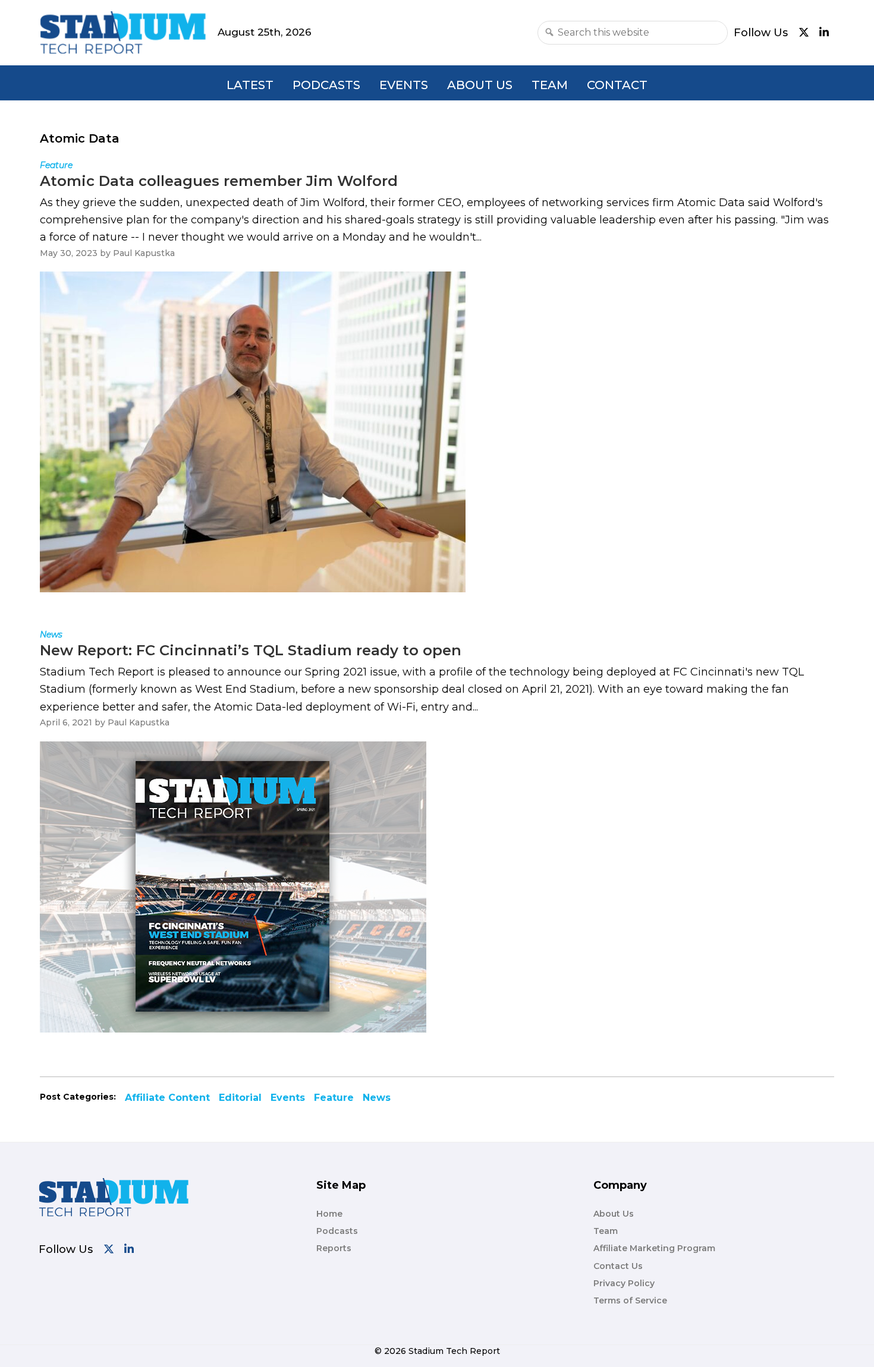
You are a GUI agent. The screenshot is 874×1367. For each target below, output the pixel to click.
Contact (617, 85)
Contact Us (618, 1266)
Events (403, 85)
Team (550, 85)
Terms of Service (630, 1300)
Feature (334, 1097)
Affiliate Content (167, 1097)
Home (329, 1213)
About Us (480, 85)
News (377, 1097)
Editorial (240, 1097)
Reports (333, 1248)
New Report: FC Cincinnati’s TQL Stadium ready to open (250, 650)
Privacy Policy (624, 1283)
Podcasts (326, 85)
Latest (250, 85)
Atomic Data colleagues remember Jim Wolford (219, 181)
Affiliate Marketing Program (654, 1248)
